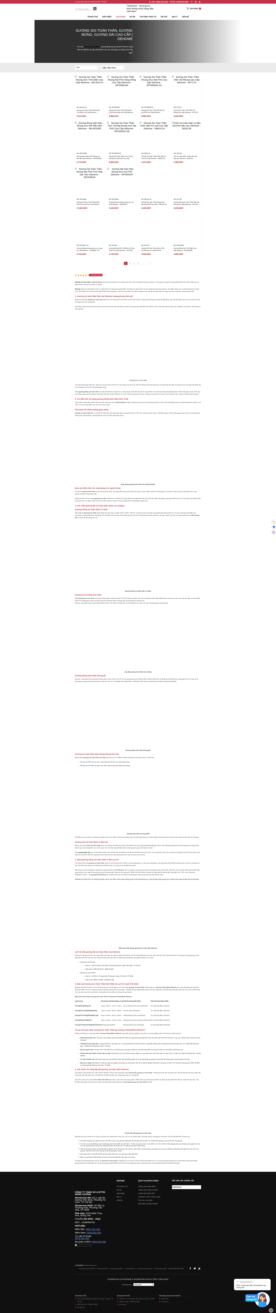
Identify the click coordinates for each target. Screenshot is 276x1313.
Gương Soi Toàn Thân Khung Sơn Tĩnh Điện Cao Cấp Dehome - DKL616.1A (88, 112)
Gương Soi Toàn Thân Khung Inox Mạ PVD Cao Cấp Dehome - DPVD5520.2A (153, 112)
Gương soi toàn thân (145, 1268)
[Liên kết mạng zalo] (274, 532)
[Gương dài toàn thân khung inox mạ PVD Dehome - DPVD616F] (121, 182)
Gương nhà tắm (102, 1268)
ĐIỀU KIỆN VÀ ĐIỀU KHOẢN (148, 1204)
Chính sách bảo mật (146, 1193)
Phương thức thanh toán (149, 1197)
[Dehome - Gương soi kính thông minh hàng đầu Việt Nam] (138, 9)
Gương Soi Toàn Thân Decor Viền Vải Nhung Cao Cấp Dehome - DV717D (153, 250)
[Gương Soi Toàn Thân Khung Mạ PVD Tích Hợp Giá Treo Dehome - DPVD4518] (89, 182)
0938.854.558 (182, 2)
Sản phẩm (120, 1193)
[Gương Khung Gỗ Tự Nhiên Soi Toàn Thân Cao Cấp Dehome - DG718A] (121, 220)
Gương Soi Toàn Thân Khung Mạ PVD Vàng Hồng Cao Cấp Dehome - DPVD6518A (121, 112)
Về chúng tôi (122, 1186)
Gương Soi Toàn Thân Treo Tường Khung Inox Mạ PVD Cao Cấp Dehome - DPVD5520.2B (121, 158)
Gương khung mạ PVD (86, 1268)
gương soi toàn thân (91, 47)
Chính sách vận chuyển (148, 1190)
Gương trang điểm (116, 1268)
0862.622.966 (99, 1241)
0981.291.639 (162, 2)
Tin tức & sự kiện (145, 1200)
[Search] (94, 8)
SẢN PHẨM (120, 17)
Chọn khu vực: (127, 1285)
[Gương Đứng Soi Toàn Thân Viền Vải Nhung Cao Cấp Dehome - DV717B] (186, 174)
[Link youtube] (199, 1)
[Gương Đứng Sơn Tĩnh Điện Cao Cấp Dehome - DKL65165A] (186, 220)
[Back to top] (271, 1310)
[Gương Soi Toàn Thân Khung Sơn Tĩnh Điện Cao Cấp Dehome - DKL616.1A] (89, 90)
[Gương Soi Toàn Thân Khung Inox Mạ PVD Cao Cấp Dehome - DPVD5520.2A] (154, 90)
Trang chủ (92, 17)
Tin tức (164, 17)
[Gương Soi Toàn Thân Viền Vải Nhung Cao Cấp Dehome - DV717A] (186, 90)
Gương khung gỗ (160, 1268)
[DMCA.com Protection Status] (178, 1200)
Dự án (132, 17)
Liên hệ (185, 17)
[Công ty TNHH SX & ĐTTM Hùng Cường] (88, 1183)
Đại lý (119, 1197)
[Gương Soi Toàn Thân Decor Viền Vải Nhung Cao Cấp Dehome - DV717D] (154, 220)
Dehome (121, 1181)
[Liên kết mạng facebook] (274, 527)
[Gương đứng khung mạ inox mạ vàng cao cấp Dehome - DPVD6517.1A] (89, 220)
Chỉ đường (80, 1307)
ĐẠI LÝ (175, 17)
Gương (77, 289)
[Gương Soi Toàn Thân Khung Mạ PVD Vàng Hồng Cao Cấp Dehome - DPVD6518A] (121, 90)
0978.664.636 (82, 1238)
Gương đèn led (130, 1268)
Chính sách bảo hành (147, 1186)
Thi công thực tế (148, 17)
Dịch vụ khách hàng (148, 1181)
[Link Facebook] (191, 1)
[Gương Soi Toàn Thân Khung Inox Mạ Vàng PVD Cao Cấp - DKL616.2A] (154, 174)
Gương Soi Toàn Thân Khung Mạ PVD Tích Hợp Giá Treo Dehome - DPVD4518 (88, 204)
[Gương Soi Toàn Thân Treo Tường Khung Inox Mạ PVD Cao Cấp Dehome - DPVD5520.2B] (121, 136)
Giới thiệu (107, 17)
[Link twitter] (195, 1)
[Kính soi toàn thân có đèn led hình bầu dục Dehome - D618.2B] (186, 136)
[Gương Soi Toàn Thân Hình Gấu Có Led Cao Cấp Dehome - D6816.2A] (154, 136)
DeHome (177, 1187)
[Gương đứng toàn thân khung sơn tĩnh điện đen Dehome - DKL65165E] (89, 136)
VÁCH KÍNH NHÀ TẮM (176, 1268)
